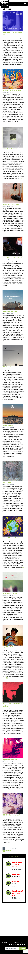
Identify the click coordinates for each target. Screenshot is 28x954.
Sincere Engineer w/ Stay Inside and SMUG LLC (17, 893)
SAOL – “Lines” (7, 367)
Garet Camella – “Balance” (10, 593)
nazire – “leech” (7, 482)
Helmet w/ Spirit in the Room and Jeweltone (17, 864)
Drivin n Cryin (15, 881)
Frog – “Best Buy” (8, 647)
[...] (21, 64)
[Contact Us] (15, 944)
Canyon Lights (16, 874)
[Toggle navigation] (25, 4)
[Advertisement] (14, 919)
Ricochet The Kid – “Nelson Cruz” (12, 258)
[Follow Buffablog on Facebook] (9, 944)
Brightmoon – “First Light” (10, 760)
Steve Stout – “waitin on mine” (12, 204)
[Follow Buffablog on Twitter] (11, 944)
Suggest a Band (6, 851)
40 (13, 848)
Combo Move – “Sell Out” (10, 149)
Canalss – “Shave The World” (11, 538)
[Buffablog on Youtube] (18, 944)
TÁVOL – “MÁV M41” (8, 425)
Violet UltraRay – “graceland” (11, 815)
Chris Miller (11, 36)
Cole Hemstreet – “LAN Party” (11, 311)
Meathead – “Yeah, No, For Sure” (12, 90)
